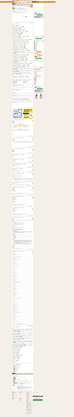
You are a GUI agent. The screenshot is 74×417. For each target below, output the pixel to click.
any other (17, 63)
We (12, 36)
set (12, 28)
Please (13, 59)
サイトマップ (13, 395)
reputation (15, 275)
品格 (13, 297)
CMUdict (13, 389)
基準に (15, 281)
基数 (13, 320)
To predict (13, 333)
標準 (12, 184)
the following (20, 36)
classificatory (15, 254)
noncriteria (15, 238)
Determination (14, 350)
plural (14, 226)
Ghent (14, 235)
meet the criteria (15, 82)
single (19, 229)
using (18, 39)
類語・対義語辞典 (27, 393)
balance (17, 70)
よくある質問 (40, 394)
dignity (19, 298)
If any (12, 70)
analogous (21, 243)
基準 (12, 170)
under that (23, 52)
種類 (13, 288)
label (20, 76)
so (27, 344)
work (25, 39)
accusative (17, 248)
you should (15, 47)
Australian (16, 224)
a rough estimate (27, 68)
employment (19, 49)
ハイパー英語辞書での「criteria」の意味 (17, 119)
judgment (15, 261)
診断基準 (19, 184)
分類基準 (15, 161)
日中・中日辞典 (35, 79)
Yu (14, 344)
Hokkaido (17, 344)
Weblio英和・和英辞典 (19, 387)
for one (18, 56)
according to (22, 66)
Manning (14, 237)
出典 (25, 219)
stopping (24, 66)
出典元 (28, 107)
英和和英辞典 (18, 0)
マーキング (14, 313)
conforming (15, 282)
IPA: (18, 222)
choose (20, 39)
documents (13, 31)
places (21, 52)
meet (16, 31)
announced (13, 71)
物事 (13, 311)
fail (17, 59)
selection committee (31, 344)
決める (20, 126)
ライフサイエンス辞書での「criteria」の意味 (18, 173)
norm (18, 293)
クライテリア (24, 184)
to (14, 259)
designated (30, 70)
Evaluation (14, 347)
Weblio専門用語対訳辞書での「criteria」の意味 (18, 196)
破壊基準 (14, 369)
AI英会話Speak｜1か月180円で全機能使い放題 (21, 12)
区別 (15, 288)
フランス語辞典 (27, 397)
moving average (28, 333)
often (17, 231)
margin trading (16, 66)
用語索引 (30, 107)
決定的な (14, 281)
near (20, 52)
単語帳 (34, 83)
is (22, 232)
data (28, 243)
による (14, 288)
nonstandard (15, 229)
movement (19, 333)
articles (14, 336)
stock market (23, 333)
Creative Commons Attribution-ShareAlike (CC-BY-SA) (25, 386)
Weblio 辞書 (27, 392)
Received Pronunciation (16, 222)
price (17, 333)
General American (15, 223)
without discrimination (29, 52)
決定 (14, 127)
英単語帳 (24, 0)
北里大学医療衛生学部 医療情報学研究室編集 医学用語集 (15, 383)
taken (14, 241)
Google (18, 175)
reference (18, 179)
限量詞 (14, 276)
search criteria (25, 82)
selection (17, 44)
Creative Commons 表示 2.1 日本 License (28, 381)
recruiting (15, 36)
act (13, 52)
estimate (15, 270)
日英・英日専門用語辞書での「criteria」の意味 (18, 182)
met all (23, 344)
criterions (23, 232)
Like (18, 243)
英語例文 (19, 0)
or (22, 231)
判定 (13, 260)
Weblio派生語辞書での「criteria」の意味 (17, 187)
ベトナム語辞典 (27, 399)
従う (16, 281)
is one (31, 333)
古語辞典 (34, 80)
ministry (15, 68)
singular (21, 231)
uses (28, 231)
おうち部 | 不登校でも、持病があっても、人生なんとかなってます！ (29, 411)
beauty (15, 25)
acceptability (17, 242)
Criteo (35, 72)
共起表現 (22, 0)
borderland (16, 316)
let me (23, 240)
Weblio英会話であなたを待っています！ (38, 92)
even (23, 231)
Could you (13, 63)
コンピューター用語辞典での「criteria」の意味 (18, 148)
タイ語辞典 (35, 81)
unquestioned (15, 242)
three (16, 70)
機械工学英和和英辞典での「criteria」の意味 (18, 154)
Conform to (36, 50)
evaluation (18, 28)
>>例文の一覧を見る (14, 362)
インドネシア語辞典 (28, 398)
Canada (18, 223)
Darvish (13, 344)
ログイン (35, 88)
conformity (15, 293)
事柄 (13, 306)
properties (19, 63)
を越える (15, 258)
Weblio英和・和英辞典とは (14, 392)
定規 (13, 267)
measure (16, 179)
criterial (14, 234)
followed (21, 68)
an (23, 70)
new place (23, 39)
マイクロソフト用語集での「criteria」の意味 (18, 137)
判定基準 (13, 161)
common (21, 232)
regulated (19, 66)
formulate (15, 59)
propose (15, 63)
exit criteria (24, 81)
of (24, 39)
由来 (24, 126)
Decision (13, 353)
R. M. (31, 240)
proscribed (17, 229)
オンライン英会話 (29, 0)
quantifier (15, 277)
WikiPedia (20, 175)
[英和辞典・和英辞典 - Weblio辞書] (13, 0)
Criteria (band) (36, 76)
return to (26, 240)
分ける (17, 126)
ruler (15, 268)
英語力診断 (25, 0)
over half (20, 240)
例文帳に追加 (21, 28)
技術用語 (15, 199)
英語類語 (21, 0)
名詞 (13, 189)
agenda (20, 242)
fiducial (15, 291)
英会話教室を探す (35, 0)
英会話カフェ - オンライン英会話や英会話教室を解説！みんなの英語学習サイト (29, 409)
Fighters (21, 344)
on (26, 220)
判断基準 (13, 198)
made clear (14, 44)
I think (13, 47)
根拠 (13, 304)
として (25, 126)
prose (28, 241)
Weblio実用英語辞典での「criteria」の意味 (18, 85)
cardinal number (16, 321)
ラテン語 (13, 246)
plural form (14, 220)
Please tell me (13, 49)
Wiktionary (27, 219)
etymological (23, 243)
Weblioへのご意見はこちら (35, 393)
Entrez (16, 175)
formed (18, 220)
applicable (21, 70)
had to (13, 345)
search (20, 31)
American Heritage (16, 243)
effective (36, 49)
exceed (15, 259)
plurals (25, 243)
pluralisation (30, 220)
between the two (16, 345)
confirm (17, 47)
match (17, 31)
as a (16, 240)
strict (23, 76)
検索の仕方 (13, 393)
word (14, 231)
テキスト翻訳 (36, 60)
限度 (13, 283)
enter (12, 33)
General (14, 224)
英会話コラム (35, 84)
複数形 (17, 170)
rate (14, 300)
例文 (16, 373)
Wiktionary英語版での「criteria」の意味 (17, 217)
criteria (31, 387)
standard (14, 83)
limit (15, 284)
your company (16, 49)
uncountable (25, 231)
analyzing (15, 52)
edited (26, 241)
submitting (25, 68)
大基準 (14, 370)
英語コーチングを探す (32, 0)
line (30, 333)
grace (21, 298)
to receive (15, 76)
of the (20, 333)
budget (31, 68)
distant (18, 52)
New (12, 66)
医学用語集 (30, 383)
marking (15, 314)
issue (24, 70)
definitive (18, 282)
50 (31, 219)
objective (14, 28)
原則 (13, 265)
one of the (15, 70)
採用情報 (20, 400)
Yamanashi (18, 76)
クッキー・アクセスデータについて (15, 397)
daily (31, 70)
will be (27, 70)
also (22, 344)
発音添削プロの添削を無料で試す (31, 6)
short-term (16, 333)
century (22, 240)
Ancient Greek (24, 220)
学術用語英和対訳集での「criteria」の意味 (18, 159)
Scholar (14, 175)
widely (31, 243)
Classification (14, 358)
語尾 (14, 130)
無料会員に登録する (39, 58)
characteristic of (16, 298)
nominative (15, 248)
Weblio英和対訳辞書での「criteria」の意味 (18, 207)
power (16, 291)
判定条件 (17, 184)
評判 (13, 274)
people (16, 36)
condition (14, 81)
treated (19, 231)
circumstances (15, 307)
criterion (17, 220)
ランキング (32, 107)
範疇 (12, 156)
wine (13, 76)
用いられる (19, 170)
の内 (14, 306)
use (13, 66)
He (12, 44)
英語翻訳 (27, 0)
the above (24, 63)
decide (14, 345)
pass (16, 59)
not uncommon (24, 241)
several (14, 56)
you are (17, 39)
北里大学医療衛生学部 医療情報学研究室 (23, 383)
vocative (19, 248)
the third (28, 240)
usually (31, 231)
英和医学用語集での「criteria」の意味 (17, 168)
